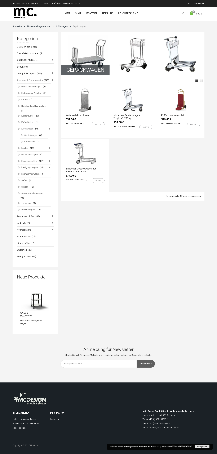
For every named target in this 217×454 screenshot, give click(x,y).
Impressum (55, 419)
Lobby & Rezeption (26, 73)
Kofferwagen (62, 26)
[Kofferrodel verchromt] (85, 99)
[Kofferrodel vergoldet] (180, 99)
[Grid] (196, 81)
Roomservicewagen (30, 174)
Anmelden (199, 3)
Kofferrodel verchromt (78, 115)
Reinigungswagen (29, 167)
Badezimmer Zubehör (31, 93)
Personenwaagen (29, 154)
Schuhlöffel (23, 66)
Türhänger (26, 203)
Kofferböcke (27, 122)
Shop (78, 13)
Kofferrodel (29, 141)
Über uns (107, 13)
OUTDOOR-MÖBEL (26, 60)
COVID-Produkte (25, 46)
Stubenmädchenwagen (32, 193)
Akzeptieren (202, 446)
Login (187, 3)
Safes (24, 180)
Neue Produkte (20, 428)
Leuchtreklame (128, 13)
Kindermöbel (23, 243)
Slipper (24, 187)
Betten (24, 99)
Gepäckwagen (30, 135)
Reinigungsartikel (29, 161)
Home (67, 13)
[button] (196, 13)
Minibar (24, 148)
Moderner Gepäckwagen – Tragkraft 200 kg (128, 117)
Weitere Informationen (182, 447)
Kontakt (91, 13)
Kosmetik (22, 229)
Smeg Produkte (25, 256)
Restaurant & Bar (25, 216)
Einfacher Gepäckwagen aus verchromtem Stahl (81, 170)
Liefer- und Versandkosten (25, 419)
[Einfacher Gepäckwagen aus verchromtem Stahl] (85, 153)
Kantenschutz (24, 236)
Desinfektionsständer (28, 53)
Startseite (17, 26)
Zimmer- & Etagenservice (38, 26)
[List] (201, 81)
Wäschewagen (28, 209)
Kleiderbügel (27, 115)
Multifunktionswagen (31, 86)
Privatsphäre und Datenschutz (26, 423)
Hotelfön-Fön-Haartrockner (33, 106)
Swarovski (22, 249)
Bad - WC (21, 223)
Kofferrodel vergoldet (172, 115)
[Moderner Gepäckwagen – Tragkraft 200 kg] (133, 99)
